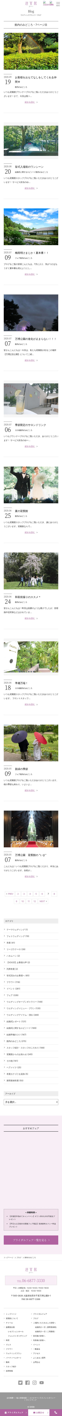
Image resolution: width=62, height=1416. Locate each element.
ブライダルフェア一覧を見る (30, 1240)
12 (35, 901)
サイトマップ (31, 1400)
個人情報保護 (21, 1398)
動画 (7, 1362)
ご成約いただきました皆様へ (44, 1323)
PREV (10, 894)
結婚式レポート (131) (16, 1021)
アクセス (36, 1353)
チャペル (9, 1323)
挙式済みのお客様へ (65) (18, 975)
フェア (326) (12, 995)
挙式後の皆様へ (39, 1336)
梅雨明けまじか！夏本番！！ (32, 252)
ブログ (19, 1257)
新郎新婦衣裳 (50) (15, 1080)
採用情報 (9, 1371)
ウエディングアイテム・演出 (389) (23, 1015)
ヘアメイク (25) (14, 1067)
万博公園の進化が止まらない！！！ (36, 338)
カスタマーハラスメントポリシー (42, 1398)
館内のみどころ (21, 87)
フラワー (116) (13, 982)
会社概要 (10, 1398)
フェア (17, 258)
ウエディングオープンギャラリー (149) (25, 1001)
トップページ (8, 1257)
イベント (36, 1345)
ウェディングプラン (13, 1353)
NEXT (42, 901)
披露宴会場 (10, 1327)
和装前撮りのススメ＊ (28, 597)
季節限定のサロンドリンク (30, 424)
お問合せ (40, 1412)
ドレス (8, 1345)
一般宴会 (36, 1349)
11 (29, 901)
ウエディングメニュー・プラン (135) (24, 1008)
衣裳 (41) (11, 942)
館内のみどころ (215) (16, 1041)
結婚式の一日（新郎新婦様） (46, 1327)
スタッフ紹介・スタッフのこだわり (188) (26, 1047)
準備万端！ (21, 683)
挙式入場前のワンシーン (29, 166)
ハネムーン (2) (13, 956)
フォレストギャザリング (17, 1336)
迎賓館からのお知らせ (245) (20, 1054)
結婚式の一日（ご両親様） (45, 1331)
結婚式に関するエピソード (25, 172)
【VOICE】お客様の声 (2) (18, 962)
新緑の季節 (21, 768)
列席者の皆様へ (39, 1340)
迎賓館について (12, 1318)
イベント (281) (13, 988)
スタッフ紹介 (11, 1366)
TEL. (31, 1280)
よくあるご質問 (39, 1358)
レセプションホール (16, 1331)
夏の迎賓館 (21, 510)
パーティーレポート (13, 1358)
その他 (17, 430)
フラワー (9, 1349)
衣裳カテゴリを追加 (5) (17, 1074)
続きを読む (30, 102)
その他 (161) (12, 1061)
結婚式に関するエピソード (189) (21, 1028)
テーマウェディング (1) (17, 929)
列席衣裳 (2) (12, 969)
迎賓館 (32, 1407)
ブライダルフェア (15, 1412)
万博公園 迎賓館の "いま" (30, 855)
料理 (7, 1340)
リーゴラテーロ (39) (16, 949)
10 (22, 901)
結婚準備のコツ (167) (16, 1034)
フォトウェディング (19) (18, 936)
